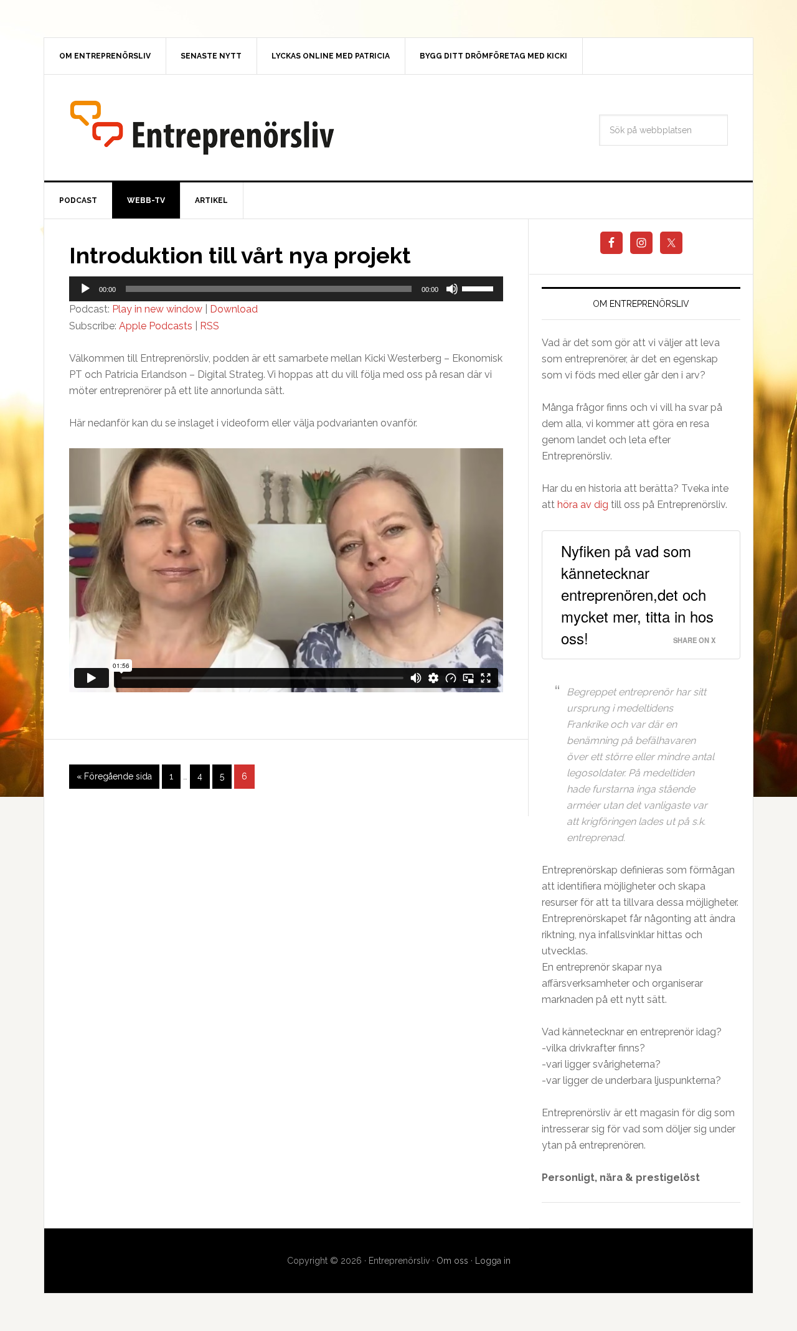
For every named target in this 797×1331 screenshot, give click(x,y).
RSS (209, 326)
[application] (286, 288)
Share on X (694, 640)
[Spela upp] (85, 289)
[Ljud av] (452, 289)
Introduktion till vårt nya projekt (240, 255)
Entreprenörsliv (202, 128)
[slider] (479, 287)
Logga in (493, 1261)
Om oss (452, 1261)
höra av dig (582, 504)
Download (234, 309)
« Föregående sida (114, 776)
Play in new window (157, 309)
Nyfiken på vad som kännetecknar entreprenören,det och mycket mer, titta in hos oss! (637, 594)
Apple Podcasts (155, 326)
